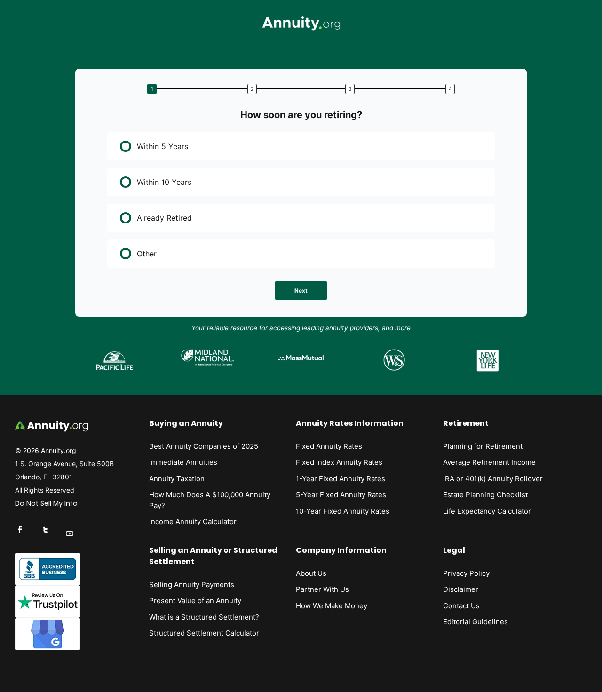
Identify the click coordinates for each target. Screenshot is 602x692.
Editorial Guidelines (475, 621)
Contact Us (461, 605)
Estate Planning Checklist (485, 494)
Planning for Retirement (483, 446)
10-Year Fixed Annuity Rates (342, 511)
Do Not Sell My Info (46, 503)
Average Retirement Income (489, 462)
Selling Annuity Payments (191, 584)
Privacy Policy (466, 573)
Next (301, 290)
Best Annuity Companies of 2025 (203, 446)
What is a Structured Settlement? (204, 616)
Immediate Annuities (183, 462)
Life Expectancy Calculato (485, 511)
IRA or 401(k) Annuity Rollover (493, 478)
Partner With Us (322, 589)
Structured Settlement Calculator (204, 632)
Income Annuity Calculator (193, 521)
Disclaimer (460, 589)
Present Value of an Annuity (195, 600)
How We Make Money (331, 605)
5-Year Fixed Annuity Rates (341, 494)
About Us (311, 573)
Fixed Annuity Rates (329, 446)
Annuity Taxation (177, 478)
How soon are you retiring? (301, 114)
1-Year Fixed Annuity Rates (340, 478)
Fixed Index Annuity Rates (339, 462)
